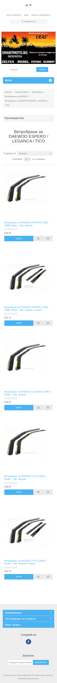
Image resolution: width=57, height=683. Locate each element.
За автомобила (22, 92)
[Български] (26, 5)
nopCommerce (33, 679)
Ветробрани (37, 92)
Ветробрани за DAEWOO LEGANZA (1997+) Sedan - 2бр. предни (27, 393)
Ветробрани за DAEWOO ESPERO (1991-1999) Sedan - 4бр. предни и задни (26, 308)
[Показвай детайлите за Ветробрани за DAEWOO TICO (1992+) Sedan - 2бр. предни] (28, 446)
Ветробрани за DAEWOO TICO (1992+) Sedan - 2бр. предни (25, 477)
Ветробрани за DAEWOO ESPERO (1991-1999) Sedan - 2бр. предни (26, 224)
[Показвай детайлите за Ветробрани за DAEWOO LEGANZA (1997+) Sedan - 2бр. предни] (28, 362)
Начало (8, 92)
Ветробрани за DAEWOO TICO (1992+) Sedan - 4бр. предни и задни (25, 562)
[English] (30, 5)
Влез (26, 15)
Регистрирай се (13, 15)
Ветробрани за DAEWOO (16, 96)
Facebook (28, 641)
